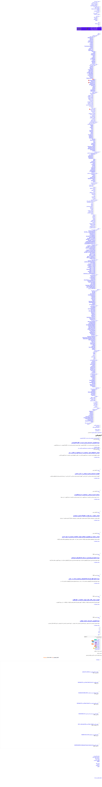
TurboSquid (93, 167)
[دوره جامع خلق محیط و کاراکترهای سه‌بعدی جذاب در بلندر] (89, 574)
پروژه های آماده (96, 640)
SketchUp (91, 130)
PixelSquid (93, 393)
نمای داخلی (91, 186)
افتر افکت (95, 403)
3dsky (94, 160)
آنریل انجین (95, 402)
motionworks (92, 385)
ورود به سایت (94, 2)
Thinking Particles (89, 78)
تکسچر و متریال (96, 350)
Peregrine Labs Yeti (91, 260)
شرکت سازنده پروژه (94, 388)
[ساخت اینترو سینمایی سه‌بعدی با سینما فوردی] (89, 490)
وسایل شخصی (90, 210)
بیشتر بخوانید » (96, 447)
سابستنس (95, 407)
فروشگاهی (93, 220)
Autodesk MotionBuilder (90, 324)
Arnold (94, 86)
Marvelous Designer (91, 148)
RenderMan (91, 74)
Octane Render (92, 277)
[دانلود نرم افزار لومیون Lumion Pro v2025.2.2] (92, 670)
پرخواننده (97, 659)
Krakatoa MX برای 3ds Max (90, 251)
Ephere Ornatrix (92, 249)
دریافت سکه (97, 7)
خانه (98, 33)
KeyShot (91, 127)
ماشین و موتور (92, 188)
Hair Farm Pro (92, 253)
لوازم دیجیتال (90, 211)
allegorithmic (92, 376)
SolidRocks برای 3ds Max (90, 236)
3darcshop (93, 169)
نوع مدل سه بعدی (94, 182)
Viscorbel (93, 51)
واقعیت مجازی (90, 97)
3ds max (93, 139)
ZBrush (94, 145)
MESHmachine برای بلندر (90, 287)
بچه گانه (91, 207)
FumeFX (93, 88)
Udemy (94, 55)
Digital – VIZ (90, 49)
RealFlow (93, 314)
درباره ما (98, 12)
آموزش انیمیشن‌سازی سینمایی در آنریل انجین (87, 474)
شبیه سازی (91, 106)
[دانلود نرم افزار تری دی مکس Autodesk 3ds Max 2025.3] (92, 691)
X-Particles (93, 278)
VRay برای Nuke (92, 268)
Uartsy (94, 56)
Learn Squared (90, 41)
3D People (91, 155)
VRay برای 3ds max (91, 230)
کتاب (88, 424)
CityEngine (91, 138)
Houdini (91, 125)
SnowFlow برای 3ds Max (90, 250)
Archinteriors (90, 157)
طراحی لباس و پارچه (89, 104)
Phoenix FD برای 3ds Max (90, 239)
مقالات (98, 647)
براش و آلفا (93, 356)
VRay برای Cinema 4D (91, 267)
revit (92, 129)
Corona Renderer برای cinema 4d (89, 273)
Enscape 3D (93, 276)
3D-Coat (93, 291)
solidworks (91, 135)
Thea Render (92, 262)
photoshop (93, 144)
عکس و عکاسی (90, 102)
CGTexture (93, 363)
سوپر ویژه (97, 426)
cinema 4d (93, 143)
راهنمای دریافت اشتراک (95, 8)
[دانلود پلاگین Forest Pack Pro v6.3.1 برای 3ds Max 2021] (92, 681)
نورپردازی (93, 197)
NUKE (92, 126)
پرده (94, 195)
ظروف (94, 219)
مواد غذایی (93, 193)
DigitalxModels (92, 171)
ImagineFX (91, 411)
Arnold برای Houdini (91, 264)
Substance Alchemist (91, 336)
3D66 (94, 159)
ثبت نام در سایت (94, 3)
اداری (92, 203)
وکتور (94, 357)
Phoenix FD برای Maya (91, 256)
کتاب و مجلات (94, 409)
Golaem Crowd (92, 258)
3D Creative (91, 415)
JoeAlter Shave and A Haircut (89, 261)
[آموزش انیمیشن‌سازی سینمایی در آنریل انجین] (89, 469)
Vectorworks (92, 344)
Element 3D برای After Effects (89, 280)
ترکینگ (92, 94)
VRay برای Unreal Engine (90, 269)
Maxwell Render (92, 84)
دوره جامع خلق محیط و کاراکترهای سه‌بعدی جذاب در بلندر (84, 579)
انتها (98, 634)
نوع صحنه (93, 183)
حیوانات (93, 215)
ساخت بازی (93, 119)
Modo (92, 132)
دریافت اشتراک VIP (96, 427)
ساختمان (93, 217)
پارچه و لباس (93, 225)
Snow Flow (91, 76)
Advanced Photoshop (89, 420)
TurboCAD (93, 346)
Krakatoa (91, 68)
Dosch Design (92, 162)
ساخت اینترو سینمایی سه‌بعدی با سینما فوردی (86, 495)
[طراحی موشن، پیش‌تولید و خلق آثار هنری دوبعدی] (89, 511)
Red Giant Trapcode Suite (90, 285)
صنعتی (94, 218)
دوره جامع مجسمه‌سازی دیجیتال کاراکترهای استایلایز (85, 558)
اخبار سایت (97, 649)
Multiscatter (92, 91)
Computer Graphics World (88, 417)
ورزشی (94, 187)
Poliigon (93, 386)
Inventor (93, 300)
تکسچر (94, 352)
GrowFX (91, 66)
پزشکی (92, 204)
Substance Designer (91, 146)
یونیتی (96, 401)
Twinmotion (93, 296)
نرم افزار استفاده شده (93, 122)
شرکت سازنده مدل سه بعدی (92, 153)
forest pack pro (91, 82)
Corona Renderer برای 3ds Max (89, 232)
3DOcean (93, 375)
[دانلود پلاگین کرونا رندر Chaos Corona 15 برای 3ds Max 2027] (92, 702)
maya (94, 142)
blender (93, 150)
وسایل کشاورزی (92, 227)
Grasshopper (93, 90)
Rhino (92, 128)
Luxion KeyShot (92, 318)
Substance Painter (91, 147)
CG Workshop (92, 59)
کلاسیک (93, 222)
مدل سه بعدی (96, 151)
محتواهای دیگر (92, 93)
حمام (94, 191)
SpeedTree (91, 137)
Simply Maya (90, 50)
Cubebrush (93, 61)
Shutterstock (92, 367)
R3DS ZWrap (92, 284)
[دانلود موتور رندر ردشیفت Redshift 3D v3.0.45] (92, 733)
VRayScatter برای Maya (91, 257)
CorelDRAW (93, 307)
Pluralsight (93, 53)
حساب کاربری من (96, 6)
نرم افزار (98, 289)
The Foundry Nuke (91, 327)
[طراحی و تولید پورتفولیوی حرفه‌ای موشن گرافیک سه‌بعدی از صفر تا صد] (89, 532)
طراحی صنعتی (90, 95)
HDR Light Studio (92, 311)
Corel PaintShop (92, 330)
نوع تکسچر (95, 351)
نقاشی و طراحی (92, 117)
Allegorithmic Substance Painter (89, 338)
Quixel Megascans (91, 323)
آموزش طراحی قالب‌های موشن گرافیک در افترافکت (86, 600)
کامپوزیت (91, 100)
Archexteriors (90, 156)
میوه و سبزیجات (92, 223)
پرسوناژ (94, 355)
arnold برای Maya (92, 255)
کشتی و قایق (93, 221)
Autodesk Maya (92, 322)
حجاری (92, 107)
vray (93, 79)
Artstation (93, 377)
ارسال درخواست (96, 11)
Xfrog (94, 181)
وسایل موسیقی (90, 212)
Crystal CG (93, 161)
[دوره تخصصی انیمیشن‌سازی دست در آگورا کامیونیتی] (89, 438)
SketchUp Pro (92, 333)
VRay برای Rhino (92, 270)
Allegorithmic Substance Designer (88, 337)
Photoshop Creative (89, 416)
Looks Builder (90, 69)
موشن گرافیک (90, 98)
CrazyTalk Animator (91, 308)
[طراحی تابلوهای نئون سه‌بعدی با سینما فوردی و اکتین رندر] (88, 448)
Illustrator (93, 316)
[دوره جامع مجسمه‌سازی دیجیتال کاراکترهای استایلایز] (89, 553)
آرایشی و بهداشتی (90, 202)
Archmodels (91, 158)
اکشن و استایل (92, 398)
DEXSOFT (93, 172)
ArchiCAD (93, 297)
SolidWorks (93, 334)
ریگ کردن (93, 118)
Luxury (94, 175)
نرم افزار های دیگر (92, 123)
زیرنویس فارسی (96, 425)
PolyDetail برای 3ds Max (90, 246)
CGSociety (91, 48)
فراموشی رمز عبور (94, 4)
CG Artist (93, 379)
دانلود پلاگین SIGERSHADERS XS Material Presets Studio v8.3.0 (86, 745)
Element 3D (93, 81)
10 (98, 631)
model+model (92, 177)
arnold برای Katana (92, 266)
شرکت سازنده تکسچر (93, 360)
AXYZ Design (92, 170)
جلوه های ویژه (92, 116)
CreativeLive (90, 40)
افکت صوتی (95, 404)
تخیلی (92, 213)
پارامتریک (93, 115)
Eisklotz (93, 365)
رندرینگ (93, 112)
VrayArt (91, 43)
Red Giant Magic (90, 72)
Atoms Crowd (92, 275)
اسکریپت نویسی (90, 101)
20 (98, 632)
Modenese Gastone (91, 178)
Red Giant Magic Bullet (91, 286)
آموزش (98, 34)
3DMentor (93, 174)
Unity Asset (93, 394)
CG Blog (91, 45)
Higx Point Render (91, 282)
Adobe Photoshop (91, 328)
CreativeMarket (92, 380)
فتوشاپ (96, 396)
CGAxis (94, 163)
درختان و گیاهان (92, 192)
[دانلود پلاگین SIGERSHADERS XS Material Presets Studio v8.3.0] (92, 744)
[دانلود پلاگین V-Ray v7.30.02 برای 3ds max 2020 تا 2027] (92, 723)
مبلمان (94, 189)
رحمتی (98, 439)
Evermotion (93, 54)
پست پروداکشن (90, 124)
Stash (92, 422)
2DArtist (91, 412)
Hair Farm (91, 67)
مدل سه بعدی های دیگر (91, 201)
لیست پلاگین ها (94, 229)
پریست (96, 406)
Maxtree (93, 176)
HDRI (94, 353)
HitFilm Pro (93, 312)
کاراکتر (92, 205)
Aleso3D (93, 62)
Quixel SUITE (92, 331)
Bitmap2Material (92, 302)
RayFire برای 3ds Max (91, 245)
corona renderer (91, 80)
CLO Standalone (92, 304)
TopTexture (93, 370)
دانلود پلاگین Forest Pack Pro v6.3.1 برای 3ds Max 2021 (88, 682)
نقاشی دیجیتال (90, 103)
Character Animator (91, 294)
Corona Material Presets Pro (89, 243)
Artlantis (93, 348)
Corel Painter (92, 306)
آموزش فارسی (92, 109)
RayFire (93, 87)
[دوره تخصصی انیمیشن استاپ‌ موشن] (89, 616)
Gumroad (91, 39)
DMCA (98, 761)
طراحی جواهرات (90, 96)
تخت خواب (93, 190)
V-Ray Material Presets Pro (90, 242)
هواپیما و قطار (92, 224)
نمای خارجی (91, 185)
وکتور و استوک (92, 400)
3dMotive (93, 58)
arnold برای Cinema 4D (91, 265)
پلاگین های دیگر (92, 65)
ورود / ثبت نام (96, 1)
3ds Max (93, 292)
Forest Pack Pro (92, 233)
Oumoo (94, 179)
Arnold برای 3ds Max (91, 240)
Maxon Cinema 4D (91, 339)
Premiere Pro (90, 134)
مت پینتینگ (91, 99)
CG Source (93, 362)
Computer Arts (90, 419)
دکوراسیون (93, 196)
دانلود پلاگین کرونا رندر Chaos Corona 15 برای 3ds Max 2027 (87, 703)
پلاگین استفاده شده (93, 64)
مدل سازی (93, 108)
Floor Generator (92, 235)
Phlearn (91, 47)
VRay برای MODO (92, 272)
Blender (93, 303)
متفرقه (98, 408)
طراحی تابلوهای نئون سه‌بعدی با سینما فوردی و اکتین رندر (84, 453)
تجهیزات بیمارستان (89, 206)
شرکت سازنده (95, 35)
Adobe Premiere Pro (91, 329)
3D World (91, 414)
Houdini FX (93, 315)
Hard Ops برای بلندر (91, 288)
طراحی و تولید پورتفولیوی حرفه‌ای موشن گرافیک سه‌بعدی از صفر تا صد (80, 537)
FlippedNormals (92, 382)
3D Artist (91, 413)
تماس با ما (95, 13)
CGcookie (91, 44)
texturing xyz (92, 368)
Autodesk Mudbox (91, 325)
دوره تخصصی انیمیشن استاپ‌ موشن (89, 621)
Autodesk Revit (92, 332)
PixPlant (93, 349)
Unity (94, 141)
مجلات (94, 410)
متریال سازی (93, 110)
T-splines (91, 77)
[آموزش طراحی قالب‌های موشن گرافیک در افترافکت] (89, 595)
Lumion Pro (93, 298)
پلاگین (98, 228)
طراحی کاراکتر (93, 120)
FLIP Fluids (93, 283)
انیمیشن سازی (92, 114)
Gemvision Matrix (92, 301)
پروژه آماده (97, 387)
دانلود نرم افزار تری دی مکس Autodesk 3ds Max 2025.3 (88, 692)
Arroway (93, 361)
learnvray (91, 38)
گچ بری (94, 198)
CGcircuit (93, 63)
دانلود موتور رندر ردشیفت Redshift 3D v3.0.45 (89, 734)
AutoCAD (91, 131)
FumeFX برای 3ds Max (91, 238)
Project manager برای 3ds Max (89, 252)
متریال (94, 354)
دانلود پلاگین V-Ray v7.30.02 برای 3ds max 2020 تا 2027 (88, 724)
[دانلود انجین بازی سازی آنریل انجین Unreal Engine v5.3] (92, 712)
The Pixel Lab (92, 369)
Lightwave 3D (92, 319)
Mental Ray (91, 70)
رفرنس (94, 359)
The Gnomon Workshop (88, 46)
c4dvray (93, 378)
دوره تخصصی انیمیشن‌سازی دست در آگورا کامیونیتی (85, 443)
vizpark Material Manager (90, 241)
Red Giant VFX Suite (91, 281)
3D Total (93, 166)
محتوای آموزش (94, 92)
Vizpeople (93, 164)
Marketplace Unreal (91, 392)
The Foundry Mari (92, 347)
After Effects (92, 140)
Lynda (94, 52)
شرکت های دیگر (92, 36)
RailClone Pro (92, 83)
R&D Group (93, 180)
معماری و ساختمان (92, 113)
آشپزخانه (93, 194)
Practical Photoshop (89, 418)
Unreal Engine (92, 149)
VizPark (93, 165)
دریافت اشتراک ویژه (93, 5)
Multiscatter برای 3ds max (90, 248)
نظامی (92, 209)
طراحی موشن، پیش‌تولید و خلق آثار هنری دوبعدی (86, 516)
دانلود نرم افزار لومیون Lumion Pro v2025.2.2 (90, 671)
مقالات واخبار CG (88, 423)
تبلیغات (98, 9)
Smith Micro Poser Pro (91, 317)
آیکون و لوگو (93, 397)
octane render (90, 71)
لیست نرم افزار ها (94, 290)
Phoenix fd (93, 85)
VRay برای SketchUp (91, 271)
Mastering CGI (90, 37)
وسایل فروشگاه (92, 226)
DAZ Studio (93, 309)
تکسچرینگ (93, 111)
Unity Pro (93, 341)
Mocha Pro (93, 313)
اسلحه (94, 214)
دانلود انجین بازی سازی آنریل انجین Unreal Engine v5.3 (88, 713)
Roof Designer (90, 75)
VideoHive (93, 395)
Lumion (91, 133)
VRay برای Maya (92, 254)
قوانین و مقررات (96, 14)
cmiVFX (93, 60)
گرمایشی (91, 208)
